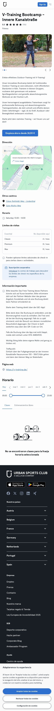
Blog (9, 598)
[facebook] (8, 493)
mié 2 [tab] (22, 387)
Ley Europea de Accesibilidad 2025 (23, 614)
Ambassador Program (17, 646)
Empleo (10, 581)
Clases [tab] (7, 405)
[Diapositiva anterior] (45, 70)
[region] (27, 687)
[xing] (35, 493)
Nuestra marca (14, 603)
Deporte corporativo (16, 629)
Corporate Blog (14, 640)
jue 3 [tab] (30, 387)
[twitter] (15, 493)
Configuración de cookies (27, 706)
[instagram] (21, 493)
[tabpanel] (27, 434)
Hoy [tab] (4, 387)
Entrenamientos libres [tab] (23, 405)
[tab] (2, 70)
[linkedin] (28, 493)
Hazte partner (13, 635)
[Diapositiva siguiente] (50, 70)
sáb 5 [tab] (45, 387)
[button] (27, 510)
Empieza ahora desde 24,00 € (20, 133)
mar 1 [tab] (15, 387)
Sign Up (42, 4)
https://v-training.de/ (17, 369)
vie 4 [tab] (38, 387)
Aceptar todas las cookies (27, 691)
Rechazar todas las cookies (27, 698)
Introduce (13, 271)
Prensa (10, 587)
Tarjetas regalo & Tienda (18, 609)
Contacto (11, 592)
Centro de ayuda (15, 661)
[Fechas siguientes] (50, 387)
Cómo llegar (19, 161)
